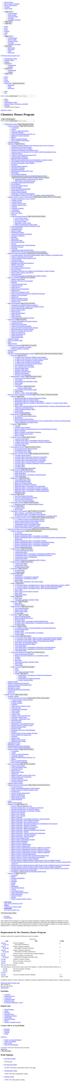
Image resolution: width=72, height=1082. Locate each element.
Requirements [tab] (8, 918)
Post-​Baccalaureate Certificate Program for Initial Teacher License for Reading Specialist (35, 860)
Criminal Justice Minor (21, 565)
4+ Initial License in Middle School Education (27, 362)
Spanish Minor (22, 677)
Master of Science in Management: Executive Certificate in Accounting (31, 847)
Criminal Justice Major (21, 563)
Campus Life (7, 997)
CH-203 (3, 950)
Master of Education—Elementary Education (23, 825)
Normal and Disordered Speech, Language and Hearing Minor (32, 527)
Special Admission (16, 187)
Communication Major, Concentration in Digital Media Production (33, 555)
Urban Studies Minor (20, 650)
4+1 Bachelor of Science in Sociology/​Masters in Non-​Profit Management (35, 628)
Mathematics (14, 478)
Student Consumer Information (12, 1040)
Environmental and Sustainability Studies (26, 381)
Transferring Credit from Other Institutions (23, 193)
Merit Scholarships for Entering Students (22, 329)
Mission (13, 137)
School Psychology (16, 895)
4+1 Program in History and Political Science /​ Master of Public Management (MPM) (38, 586)
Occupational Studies (17, 502)
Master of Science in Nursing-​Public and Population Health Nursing (30, 855)
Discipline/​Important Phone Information (19, 689)
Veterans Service (15, 301)
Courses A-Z (8, 63)
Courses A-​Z (11, 691)
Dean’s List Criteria (16, 213)
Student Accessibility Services (19, 298)
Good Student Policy (17, 227)
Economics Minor (20, 572)
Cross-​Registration (16, 260)
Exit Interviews (15, 791)
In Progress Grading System (19, 717)
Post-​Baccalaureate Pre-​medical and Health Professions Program (29, 176)
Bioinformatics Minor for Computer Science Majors (29, 401)
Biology (13, 396)
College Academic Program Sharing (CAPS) (23, 258)
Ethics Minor (18, 603)
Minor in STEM (19, 435)
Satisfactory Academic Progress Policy (22, 331)
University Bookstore (17, 778)
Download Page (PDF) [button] (10, 1064)
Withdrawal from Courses (18, 739)
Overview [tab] (7, 916)
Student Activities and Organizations (21, 777)
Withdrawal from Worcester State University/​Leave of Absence (28, 251)
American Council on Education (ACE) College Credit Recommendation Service (33, 152)
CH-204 (6, 951)
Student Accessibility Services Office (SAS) (23, 775)
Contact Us (4, 1037)
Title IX (6, 1020)
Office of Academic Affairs (15, 340)
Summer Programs (16, 274)
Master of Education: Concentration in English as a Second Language (30, 819)
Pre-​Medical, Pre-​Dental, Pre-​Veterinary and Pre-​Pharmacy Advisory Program (32, 271)
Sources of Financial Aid (18, 332)
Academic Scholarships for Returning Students (24, 321)
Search (8, 21)
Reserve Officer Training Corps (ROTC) (22, 272)
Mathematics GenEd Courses (23, 223)
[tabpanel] (36, 924)
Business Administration (18, 531)
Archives (6, 62)
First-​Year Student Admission (19, 166)
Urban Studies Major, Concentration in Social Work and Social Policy (34, 649)
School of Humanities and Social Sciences (19, 529)
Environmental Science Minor (23, 452)
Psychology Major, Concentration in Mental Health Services (31, 621)
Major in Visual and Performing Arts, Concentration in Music (32, 655)
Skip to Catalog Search (10, 5)
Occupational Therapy (17, 891)
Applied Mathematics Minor (22, 481)
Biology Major (19, 404)
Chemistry (7, 105)
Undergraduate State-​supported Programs (22, 318)
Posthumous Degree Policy (18, 727)
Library (6, 26)
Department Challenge (17, 261)
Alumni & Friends (13, 16)
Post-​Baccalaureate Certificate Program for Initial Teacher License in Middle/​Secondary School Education (40, 865)
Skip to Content (8, 2)
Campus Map (8, 1017)
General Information (13, 126)
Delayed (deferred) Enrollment (19, 158)
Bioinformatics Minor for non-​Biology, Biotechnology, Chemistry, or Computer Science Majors (41, 403)
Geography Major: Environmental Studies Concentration (30, 460)
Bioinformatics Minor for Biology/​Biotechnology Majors (30, 398)
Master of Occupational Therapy (20, 838)
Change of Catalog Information (20, 131)
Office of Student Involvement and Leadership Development (28, 293)
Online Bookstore (9, 1009)
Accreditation (15, 127)
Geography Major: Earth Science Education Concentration (31, 457)
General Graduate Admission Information (19, 747)
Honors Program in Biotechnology (24, 419)
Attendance (14, 704)
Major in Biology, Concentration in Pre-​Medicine (28, 513)
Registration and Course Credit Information (23, 245)
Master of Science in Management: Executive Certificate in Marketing (30, 852)
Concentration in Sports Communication (26, 557)
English (13, 573)
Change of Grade (16, 707)
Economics (14, 568)
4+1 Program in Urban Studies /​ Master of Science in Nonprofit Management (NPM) (38, 638)
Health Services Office (17, 772)
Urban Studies (15, 636)
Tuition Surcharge (16, 316)
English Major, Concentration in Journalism (27, 577)
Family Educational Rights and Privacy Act (23, 134)
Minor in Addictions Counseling (20, 348)
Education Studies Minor (22, 370)
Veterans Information (17, 781)
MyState (8, 46)
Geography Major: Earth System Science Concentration (30, 458)
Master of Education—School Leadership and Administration (28, 833)
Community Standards (17, 208)
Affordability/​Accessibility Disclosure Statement (24, 305)
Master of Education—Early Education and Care (24, 822)
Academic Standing (16, 703)
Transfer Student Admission (19, 192)
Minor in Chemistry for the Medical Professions (28, 432)
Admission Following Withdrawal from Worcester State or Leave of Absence (32, 145)
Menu (8, 23)
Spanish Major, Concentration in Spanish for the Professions (35, 675)
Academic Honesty (16, 202)
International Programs (17, 232)
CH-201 (3, 946)
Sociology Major (19, 631)
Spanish (17, 673)
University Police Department (19, 300)
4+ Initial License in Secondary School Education (28, 363)
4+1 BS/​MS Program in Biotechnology (25, 416)
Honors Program (12, 343)
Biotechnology (15, 414)
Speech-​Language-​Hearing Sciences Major (27, 522)
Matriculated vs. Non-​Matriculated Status (22, 723)
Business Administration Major (23, 534)
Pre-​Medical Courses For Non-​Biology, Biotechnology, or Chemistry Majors (36, 516)
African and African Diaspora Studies (25, 378)
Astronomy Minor (20, 507)
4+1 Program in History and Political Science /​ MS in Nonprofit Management (36, 588)
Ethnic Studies (19, 383)
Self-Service (11, 52)
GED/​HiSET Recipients (18, 168)
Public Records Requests (11, 1044)
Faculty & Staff (12, 15)
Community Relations (17, 132)
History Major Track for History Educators (26, 591)
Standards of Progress (17, 247)
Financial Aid (11, 319)
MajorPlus (14, 237)
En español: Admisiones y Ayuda (13, 1002)
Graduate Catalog (9, 60)
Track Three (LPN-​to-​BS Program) (24, 501)
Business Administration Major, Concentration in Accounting (31, 536)
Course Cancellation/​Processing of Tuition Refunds (25, 788)
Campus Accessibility (10, 1041)
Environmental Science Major (23, 450)
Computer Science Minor (22, 443)
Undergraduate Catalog (10, 58)
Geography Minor (20, 465)
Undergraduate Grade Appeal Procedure (22, 250)
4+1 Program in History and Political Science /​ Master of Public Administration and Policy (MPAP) (42, 585)
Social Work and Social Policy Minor (25, 644)
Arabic (17, 668)
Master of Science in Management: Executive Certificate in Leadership (30, 851)
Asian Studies (18, 380)
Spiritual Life (15, 297)
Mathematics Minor (20, 492)
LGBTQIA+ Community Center (20, 292)
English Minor (19, 580)
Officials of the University (15, 802)
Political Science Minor (21, 611)
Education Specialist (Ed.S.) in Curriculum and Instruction (27, 807)
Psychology (14, 614)
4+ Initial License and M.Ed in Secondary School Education (31, 359)
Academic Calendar (13, 339)
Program (13, 243)
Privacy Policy (8, 1043)
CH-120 (3, 943)
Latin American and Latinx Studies (24, 672)
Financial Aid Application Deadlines (21, 326)
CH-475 (3, 963)
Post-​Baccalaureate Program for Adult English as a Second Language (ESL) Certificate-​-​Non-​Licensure (40, 868)
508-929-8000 (5, 987)
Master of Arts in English (18, 812)
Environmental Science (17, 447)
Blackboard (11, 49)
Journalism (11, 352)
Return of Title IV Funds (18, 310)
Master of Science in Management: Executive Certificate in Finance (30, 849)
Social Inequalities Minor (22, 629)
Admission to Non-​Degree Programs (21, 147)
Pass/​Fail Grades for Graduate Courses (22, 725)
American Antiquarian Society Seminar (22, 256)
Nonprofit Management (17, 887)
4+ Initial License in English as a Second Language (29, 360)
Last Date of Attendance (18, 235)
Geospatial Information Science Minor (25, 468)
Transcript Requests (9, 1019)
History (13, 583)
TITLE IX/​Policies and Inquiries (20, 140)
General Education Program (19, 216)
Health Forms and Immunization (20, 289)
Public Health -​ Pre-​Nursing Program (25, 181)
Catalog (6, 100)
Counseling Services (17, 285)
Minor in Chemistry (20, 430)
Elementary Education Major (23, 371)
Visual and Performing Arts (18, 652)
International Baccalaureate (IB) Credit (22, 171)
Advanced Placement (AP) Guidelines (21, 148)
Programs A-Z (8, 68)
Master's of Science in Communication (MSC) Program (30, 560)
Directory (6, 31)
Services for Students (13, 277)
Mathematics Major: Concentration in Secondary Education (31, 488)
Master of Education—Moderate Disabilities (23, 828)
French (17, 670)
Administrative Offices (14, 686)
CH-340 (5, 969)
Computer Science (16, 437)
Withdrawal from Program (18, 741)
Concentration (15, 210)
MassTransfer (15, 172)
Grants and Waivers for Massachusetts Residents (24, 327)
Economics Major (20, 570)
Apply (6, 33)
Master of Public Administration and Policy (23, 839)
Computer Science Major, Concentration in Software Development (33, 442)
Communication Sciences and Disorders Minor (28, 524)
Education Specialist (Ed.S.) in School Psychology (25, 809)
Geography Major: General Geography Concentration (30, 461)
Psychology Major (20, 619)
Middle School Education (22, 373)
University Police (9, 1014)
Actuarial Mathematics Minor (23, 480)
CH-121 (6, 944)
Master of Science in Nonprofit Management (23, 854)
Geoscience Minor (20, 466)
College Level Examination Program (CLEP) (23, 155)
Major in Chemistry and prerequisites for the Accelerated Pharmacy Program (36, 429)
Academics (7, 994)
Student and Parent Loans (18, 334)
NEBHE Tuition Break (17, 264)
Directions (7, 1012)
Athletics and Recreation (18, 279)
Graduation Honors (16, 229)
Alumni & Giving (9, 1001)
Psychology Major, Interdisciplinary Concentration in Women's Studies (34, 623)
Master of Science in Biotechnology (21, 844)
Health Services (15, 290)
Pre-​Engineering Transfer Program (20, 268)
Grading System (15, 714)
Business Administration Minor (23, 547)
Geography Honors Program (23, 455)
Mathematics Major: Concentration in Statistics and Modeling (32, 489)
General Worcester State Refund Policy (22, 308)
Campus (13, 129)
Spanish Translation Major (25, 680)
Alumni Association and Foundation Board (20, 685)
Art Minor (17, 659)
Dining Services (15, 287)
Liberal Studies (19, 391)
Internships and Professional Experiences (22, 263)
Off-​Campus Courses (17, 266)
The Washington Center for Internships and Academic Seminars (28, 276)
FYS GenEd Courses (21, 221)
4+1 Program (18, 532)
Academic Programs (13, 142)
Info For (9, 11)
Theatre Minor (19, 665)
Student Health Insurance (18, 313)
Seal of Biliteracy (16, 184)
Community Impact (9, 999)
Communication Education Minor (24, 550)
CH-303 (3, 961)
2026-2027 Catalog (6, 110)
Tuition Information (16, 799)
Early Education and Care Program (24, 367)
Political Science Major (21, 610)
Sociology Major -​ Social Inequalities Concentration (29, 632)
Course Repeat (15, 712)
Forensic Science (12, 350)
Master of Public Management (19, 841)
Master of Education (16, 817)
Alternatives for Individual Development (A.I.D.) (24, 150)
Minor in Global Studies (25, 388)
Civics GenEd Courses (21, 218)
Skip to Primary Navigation (11, 4)
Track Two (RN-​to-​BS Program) (24, 499)
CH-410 (5, 971)
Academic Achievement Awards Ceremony (23, 198)
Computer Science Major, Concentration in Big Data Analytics (32, 440)
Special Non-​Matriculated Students (21, 189)
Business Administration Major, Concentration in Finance (30, 540)
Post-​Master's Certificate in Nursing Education (24, 870)
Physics (13, 506)
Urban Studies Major (20, 645)
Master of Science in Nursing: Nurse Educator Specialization (28, 857)
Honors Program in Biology (22, 412)
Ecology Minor (19, 411)
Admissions (11, 143)
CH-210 (3, 953)
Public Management (16, 894)
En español (11, 18)
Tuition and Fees (15, 314)
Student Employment (17, 335)
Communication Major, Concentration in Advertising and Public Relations (35, 553)
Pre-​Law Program (16, 269)
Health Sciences (15, 470)
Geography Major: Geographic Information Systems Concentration (33, 463)
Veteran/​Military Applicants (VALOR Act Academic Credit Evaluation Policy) (33, 195)
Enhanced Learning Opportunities (17, 253)
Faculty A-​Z (11, 693)
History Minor (19, 593)
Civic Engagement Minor (22, 608)
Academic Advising (16, 200)
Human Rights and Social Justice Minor (26, 389)
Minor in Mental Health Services (24, 618)
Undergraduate (12, 65)
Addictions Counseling (14, 345)
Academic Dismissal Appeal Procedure (22, 699)
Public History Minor (21, 594)
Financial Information (14, 303)
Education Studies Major (21, 368)
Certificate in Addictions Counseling (21, 347)
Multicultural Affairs (16, 240)
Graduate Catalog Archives (15, 783)
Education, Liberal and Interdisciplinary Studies (21, 353)
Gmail (9, 51)
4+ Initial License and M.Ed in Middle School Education (30, 357)
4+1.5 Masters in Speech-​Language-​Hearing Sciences (30, 519)
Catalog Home (8, 8)
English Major (19, 575)
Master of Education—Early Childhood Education (25, 820)
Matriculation (15, 239)
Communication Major (21, 552)
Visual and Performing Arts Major (24, 654)
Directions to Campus (14, 688)
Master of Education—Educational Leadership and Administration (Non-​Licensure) (34, 823)
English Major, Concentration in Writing (26, 578)
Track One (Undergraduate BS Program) (26, 497)
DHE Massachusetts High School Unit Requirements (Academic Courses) (31, 160)
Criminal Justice (15, 562)
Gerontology (18, 384)
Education (14, 355)
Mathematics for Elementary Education (25, 484)
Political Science (15, 606)
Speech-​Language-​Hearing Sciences (21, 517)
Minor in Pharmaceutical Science (24, 434)
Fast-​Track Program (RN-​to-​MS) (24, 496)
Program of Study (16, 728)
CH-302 (6, 957)
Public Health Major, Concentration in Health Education (30, 474)
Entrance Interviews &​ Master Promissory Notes (24, 790)
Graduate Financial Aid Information (17, 785)
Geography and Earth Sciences (19, 453)
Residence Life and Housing (19, 295)
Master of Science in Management (20, 846)
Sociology (14, 626)
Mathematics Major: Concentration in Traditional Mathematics (32, 491)
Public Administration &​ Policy (20, 892)
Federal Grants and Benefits (19, 324)
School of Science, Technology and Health (16, 104)
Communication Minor (21, 558)
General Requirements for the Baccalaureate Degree (25, 226)
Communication (15, 549)
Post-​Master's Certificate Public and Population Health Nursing (28, 871)
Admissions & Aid (9, 996)
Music (13, 596)
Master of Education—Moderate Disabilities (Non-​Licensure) (28, 830)
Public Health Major (20, 473)
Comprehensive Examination (19, 709)
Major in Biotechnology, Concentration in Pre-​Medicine (30, 514)
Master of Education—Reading (20, 831)
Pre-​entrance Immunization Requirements (22, 182)
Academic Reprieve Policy (18, 203)
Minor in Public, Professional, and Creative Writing (29, 581)
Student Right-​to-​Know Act (19, 190)
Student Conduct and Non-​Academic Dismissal (24, 733)
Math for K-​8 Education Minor (23, 483)
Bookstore (14, 282)
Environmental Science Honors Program (26, 448)
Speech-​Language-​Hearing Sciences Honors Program (29, 521)
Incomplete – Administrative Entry (20, 719)
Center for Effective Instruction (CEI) (21, 806)
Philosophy (14, 601)
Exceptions (14, 164)
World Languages (16, 667)
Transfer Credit (15, 738)
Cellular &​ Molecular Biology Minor (25, 409)
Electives (13, 214)
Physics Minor (19, 509)
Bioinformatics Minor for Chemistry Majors (27, 399)
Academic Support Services (19, 205)
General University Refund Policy (20, 793)
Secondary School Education (23, 374)
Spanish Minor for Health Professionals (29, 678)
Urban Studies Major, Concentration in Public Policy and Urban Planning (35, 647)
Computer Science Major (22, 439)
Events (6, 29)
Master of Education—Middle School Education (24, 827)
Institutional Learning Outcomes (20, 135)
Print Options (8, 913)
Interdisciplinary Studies (18, 376)
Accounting (14, 875)
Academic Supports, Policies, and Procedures (20, 197)
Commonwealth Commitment (19, 156)
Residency (14, 731)
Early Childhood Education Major (24, 365)
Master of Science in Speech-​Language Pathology (25, 859)
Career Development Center (19, 284)
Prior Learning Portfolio (17, 242)
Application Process (16, 153)
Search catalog (5, 96)
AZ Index (7, 7)
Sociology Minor (19, 634)
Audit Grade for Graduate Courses (20, 706)
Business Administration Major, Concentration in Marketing (31, 545)
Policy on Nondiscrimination (19, 139)
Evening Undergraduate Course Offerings (22, 163)
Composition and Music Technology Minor (27, 599)
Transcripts (14, 248)
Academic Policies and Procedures (17, 698)
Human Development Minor (22, 616)
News (5, 28)
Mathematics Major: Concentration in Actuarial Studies (30, 486)
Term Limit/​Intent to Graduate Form (21, 735)
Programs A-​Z (12, 804)
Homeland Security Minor (22, 567)
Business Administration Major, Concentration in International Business (34, 542)
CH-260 (3, 959)
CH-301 (3, 955)
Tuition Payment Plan (17, 337)
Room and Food (15, 311)
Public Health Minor (20, 476)
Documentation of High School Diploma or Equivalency (27, 161)
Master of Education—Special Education (22, 836)
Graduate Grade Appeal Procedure (20, 715)
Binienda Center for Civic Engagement (22, 281)
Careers (6, 1011)
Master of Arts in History (18, 814)
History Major (19, 590)
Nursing (13, 494)
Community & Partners (14, 20)
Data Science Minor (20, 445)
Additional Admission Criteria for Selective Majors (29, 179)
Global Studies (19, 386)
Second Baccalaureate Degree (19, 185)
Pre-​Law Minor (19, 613)
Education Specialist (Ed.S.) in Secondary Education (25, 811)
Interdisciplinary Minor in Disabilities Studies (27, 526)
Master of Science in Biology (19, 843)
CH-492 (3, 974)
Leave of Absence (16, 722)
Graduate (10, 67)
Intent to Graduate (16, 231)
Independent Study (16, 720)
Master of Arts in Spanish (18, 815)
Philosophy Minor (20, 605)
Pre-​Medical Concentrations (19, 511)
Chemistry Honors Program (22, 427)
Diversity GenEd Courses (22, 219)
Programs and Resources (18, 794)
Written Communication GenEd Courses (26, 224)
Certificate (14, 206)
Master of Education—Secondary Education (23, 835)
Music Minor (18, 598)
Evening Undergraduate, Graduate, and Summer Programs (27, 306)
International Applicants (17, 169)
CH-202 (6, 948)
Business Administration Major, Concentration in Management (32, 544)
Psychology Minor (20, 624)
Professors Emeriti (13, 681)
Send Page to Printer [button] (10, 1058)
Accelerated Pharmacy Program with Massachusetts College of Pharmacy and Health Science (37, 255)
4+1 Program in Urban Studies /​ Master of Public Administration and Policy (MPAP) (38, 639)
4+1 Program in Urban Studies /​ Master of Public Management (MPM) (34, 641)
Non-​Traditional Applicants (18, 174)
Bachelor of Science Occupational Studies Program (29, 504)
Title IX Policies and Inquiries (19, 762)
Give (5, 34)
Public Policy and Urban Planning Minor (26, 642)
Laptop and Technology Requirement (21, 234)
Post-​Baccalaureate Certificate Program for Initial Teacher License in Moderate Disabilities (36, 866)
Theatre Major (19, 663)
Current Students (12, 13)
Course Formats (15, 211)
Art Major (17, 657)
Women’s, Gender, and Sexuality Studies (26, 393)
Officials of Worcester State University (18, 683)
